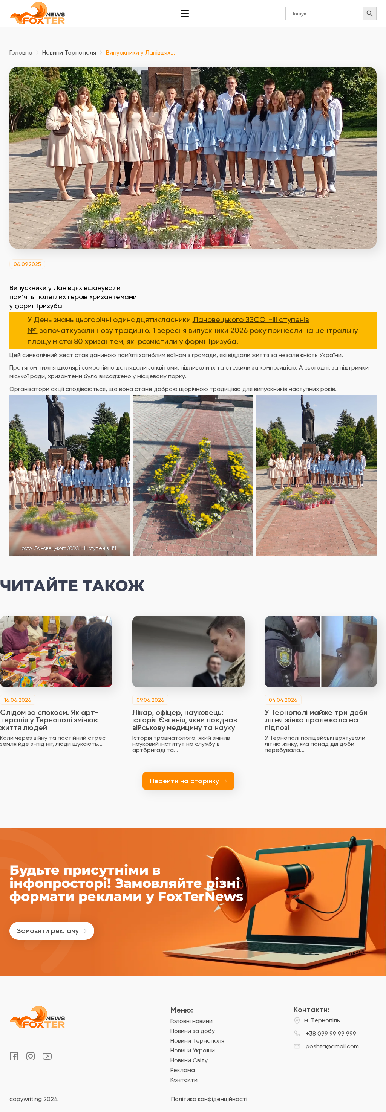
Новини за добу (192, 1030)
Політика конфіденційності (209, 1099)
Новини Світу (189, 1060)
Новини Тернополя (69, 53)
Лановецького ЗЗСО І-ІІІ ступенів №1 (75, 548)
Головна (20, 53)
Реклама (182, 1070)
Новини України (192, 1050)
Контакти (184, 1079)
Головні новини (191, 1021)
